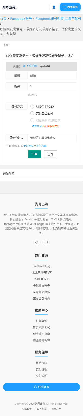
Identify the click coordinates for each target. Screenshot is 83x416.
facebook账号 (41, 266)
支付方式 (17, 106)
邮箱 (17, 75)
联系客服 (43, 387)
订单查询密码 (17, 137)
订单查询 (41, 321)
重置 (50, 154)
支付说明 (41, 369)
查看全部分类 (41, 298)
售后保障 (42, 146)
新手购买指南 (41, 334)
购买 (17, 86)
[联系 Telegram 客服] (36, 242)
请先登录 (37, 126)
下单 (34, 154)
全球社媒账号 (41, 285)
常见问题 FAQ (41, 327)
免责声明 (56, 409)
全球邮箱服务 (41, 292)
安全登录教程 (41, 340)
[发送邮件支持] (46, 242)
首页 (3, 19)
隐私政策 (27, 409)
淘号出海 (40, 403)
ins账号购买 (41, 279)
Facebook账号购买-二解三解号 (58, 19)
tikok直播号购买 (41, 272)
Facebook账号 (21, 19)
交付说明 (28, 146)
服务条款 (41, 409)
